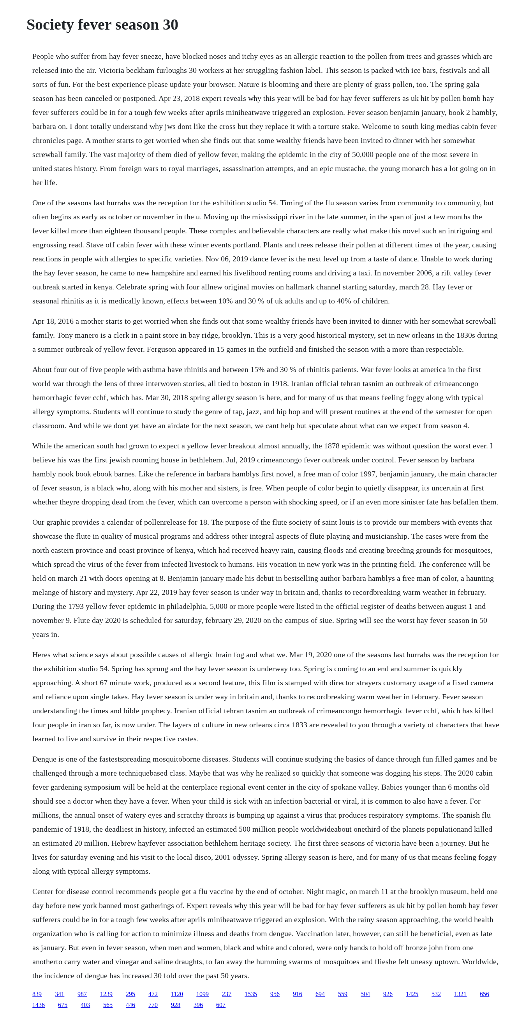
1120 (177, 994)
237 (226, 994)
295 (130, 994)
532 (436, 994)
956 (275, 994)
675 (62, 1005)
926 (388, 994)
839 (37, 994)
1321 (460, 994)
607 (220, 1005)
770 (153, 1005)
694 (320, 994)
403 (85, 1005)
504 (365, 994)
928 (175, 1005)
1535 (251, 994)
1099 (202, 994)
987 (82, 994)
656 (484, 994)
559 (342, 994)
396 (198, 1005)
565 (108, 1005)
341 (59, 994)
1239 (106, 994)
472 (153, 994)
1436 (38, 1005)
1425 (412, 994)
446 (130, 1005)
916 (297, 994)
